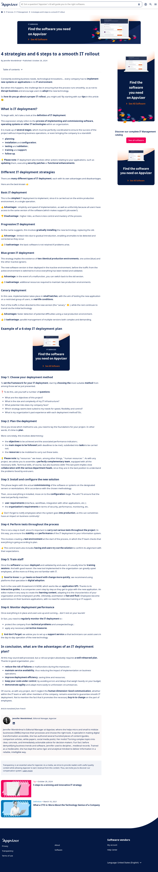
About (57, 845)
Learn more (27, 770)
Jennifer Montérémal (13, 60)
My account (112, 845)
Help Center (112, 849)
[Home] (2, 12)
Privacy (5, 846)
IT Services (9, 12)
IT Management (22, 12)
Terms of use (7, 855)
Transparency (7, 851)
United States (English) (128, 862)
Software (58, 850)
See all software (136, 140)
